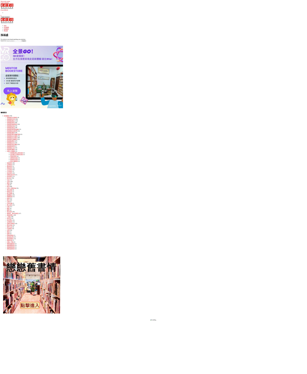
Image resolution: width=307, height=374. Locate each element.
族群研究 (9, 163)
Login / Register (5, 2)
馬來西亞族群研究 (12, 124)
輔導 (8, 210)
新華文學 (9, 240)
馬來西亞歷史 (11, 141)
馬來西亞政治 (11, 127)
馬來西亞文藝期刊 (12, 139)
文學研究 (9, 164)
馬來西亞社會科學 (12, 131)
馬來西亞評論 (11, 126)
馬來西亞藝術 (11, 149)
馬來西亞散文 (11, 121)
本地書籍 (6, 27)
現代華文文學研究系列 (16, 154)
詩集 (8, 206)
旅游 (8, 198)
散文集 (9, 178)
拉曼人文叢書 (11, 151)
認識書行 (6, 29)
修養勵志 (9, 195)
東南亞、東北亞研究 (13, 213)
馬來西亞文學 (11, 119)
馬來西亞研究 (11, 122)
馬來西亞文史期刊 (12, 137)
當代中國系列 (14, 161)
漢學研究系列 (14, 158)
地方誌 (9, 218)
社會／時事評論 (11, 188)
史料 (8, 230)
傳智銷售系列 (11, 247)
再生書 (6, 30)
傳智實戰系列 (11, 245)
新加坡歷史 (10, 238)
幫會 (8, 232)
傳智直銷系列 (11, 248)
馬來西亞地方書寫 (12, 144)
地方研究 (9, 173)
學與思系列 (13, 156)
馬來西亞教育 (11, 132)
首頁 (5, 25)
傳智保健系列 (11, 243)
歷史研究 (9, 211)
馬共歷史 (9, 176)
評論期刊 (9, 228)
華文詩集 (9, 225)
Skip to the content (5, 1)
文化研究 (9, 169)
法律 (8, 201)
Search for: (3, 41)
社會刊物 (9, 203)
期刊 (8, 200)
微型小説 (9, 227)
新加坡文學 (10, 237)
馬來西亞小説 (11, 147)
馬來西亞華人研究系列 (16, 153)
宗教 (8, 184)
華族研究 (9, 168)
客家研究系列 (14, 159)
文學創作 (9, 221)
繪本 (8, 208)
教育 (8, 183)
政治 (8, 186)
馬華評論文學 (11, 174)
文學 (8, 181)
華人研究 (9, 205)
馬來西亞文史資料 (12, 136)
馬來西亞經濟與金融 (13, 129)
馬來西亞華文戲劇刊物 (13, 134)
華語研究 (9, 166)
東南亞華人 (10, 215)
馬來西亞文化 (11, 142)
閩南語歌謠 (10, 235)
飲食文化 (9, 191)
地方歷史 (9, 220)
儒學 (8, 233)
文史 (8, 179)
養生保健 (9, 190)
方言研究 (9, 171)
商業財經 (9, 196)
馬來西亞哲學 (11, 146)
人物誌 (9, 216)
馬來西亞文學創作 (12, 117)
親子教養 (9, 193)
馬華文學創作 (11, 223)
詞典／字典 (10, 242)
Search (24, 41)
